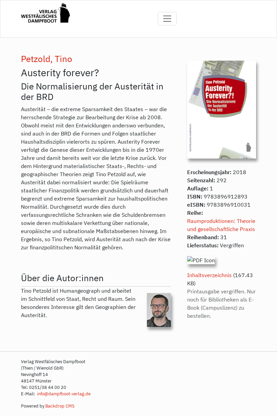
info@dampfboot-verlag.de (63, 394)
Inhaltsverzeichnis (209, 275)
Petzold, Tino (46, 58)
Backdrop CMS (60, 406)
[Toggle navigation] (167, 18)
